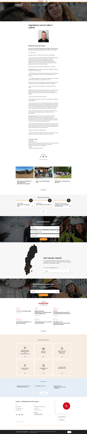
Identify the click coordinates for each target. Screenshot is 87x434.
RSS (22, 414)
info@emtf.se (36, 408)
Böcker (47, 5)
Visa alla (43, 211)
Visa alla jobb (43, 393)
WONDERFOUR (22, 421)
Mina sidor (62, 4)
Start (30, 5)
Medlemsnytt (34, 5)
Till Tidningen (43, 331)
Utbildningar (43, 5)
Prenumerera (61, 419)
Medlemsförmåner (53, 5)
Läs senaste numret (61, 416)
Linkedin (19, 414)
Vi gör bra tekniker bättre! (38, 414)
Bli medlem (36, 412)
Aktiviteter (39, 5)
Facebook (17, 414)
